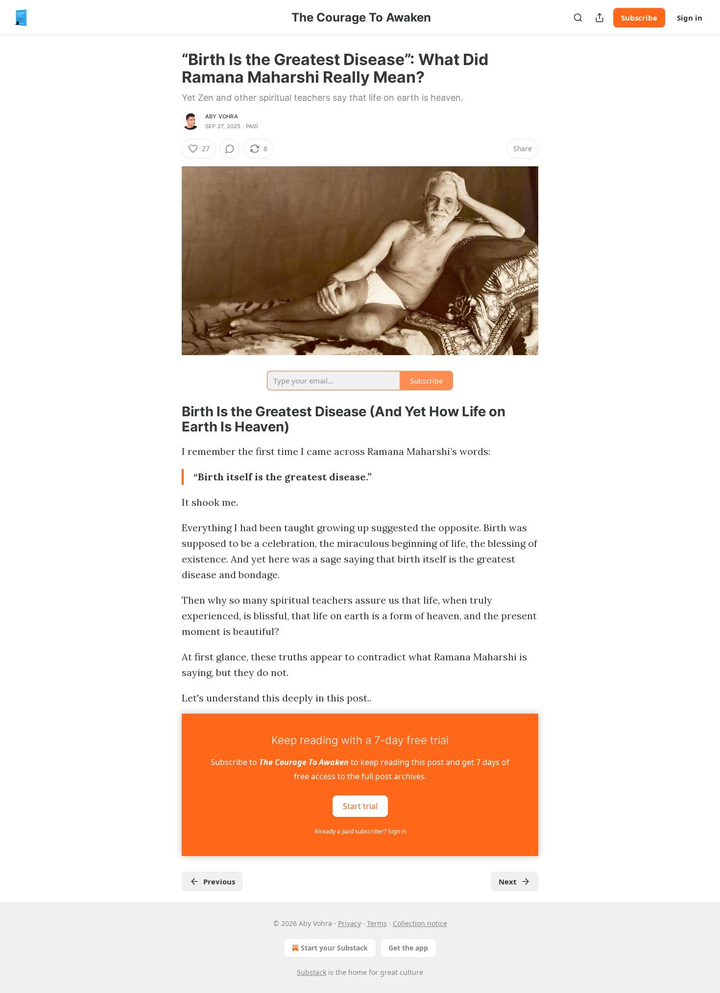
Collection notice (420, 923)
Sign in (689, 18)
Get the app (408, 947)
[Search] (578, 17)
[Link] (168, 419)
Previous (219, 881)
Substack (311, 972)
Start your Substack (334, 947)
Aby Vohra (221, 116)
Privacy (349, 923)
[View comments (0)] (230, 148)
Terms (377, 923)
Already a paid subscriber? (360, 831)
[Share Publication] (599, 17)
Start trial (360, 806)
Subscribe (639, 18)
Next (508, 881)
